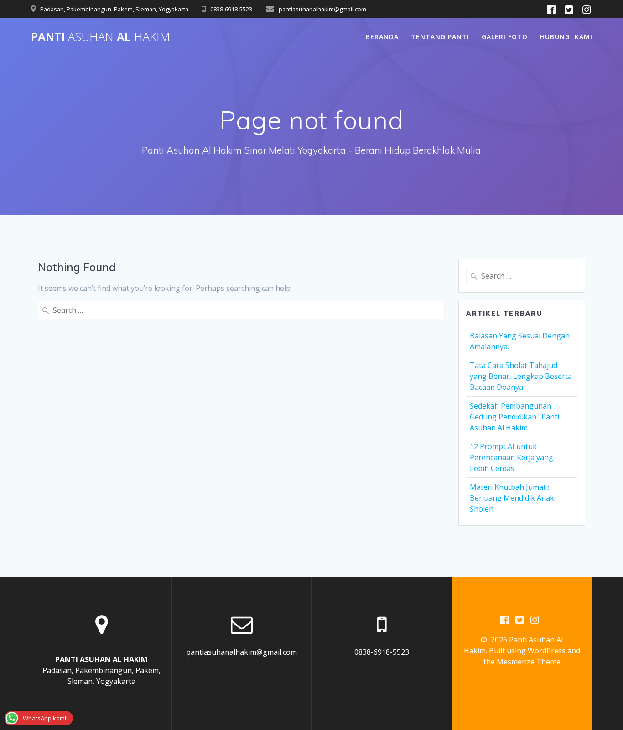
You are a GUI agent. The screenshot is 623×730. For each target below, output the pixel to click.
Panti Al (100, 37)
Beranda (382, 36)
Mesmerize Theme (529, 662)
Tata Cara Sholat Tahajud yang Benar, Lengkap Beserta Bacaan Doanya (521, 376)
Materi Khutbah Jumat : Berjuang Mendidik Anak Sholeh (512, 498)
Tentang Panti (440, 36)
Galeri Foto (505, 36)
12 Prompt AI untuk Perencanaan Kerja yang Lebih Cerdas (511, 457)
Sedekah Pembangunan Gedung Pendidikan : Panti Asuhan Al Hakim (514, 417)
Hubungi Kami (566, 36)
